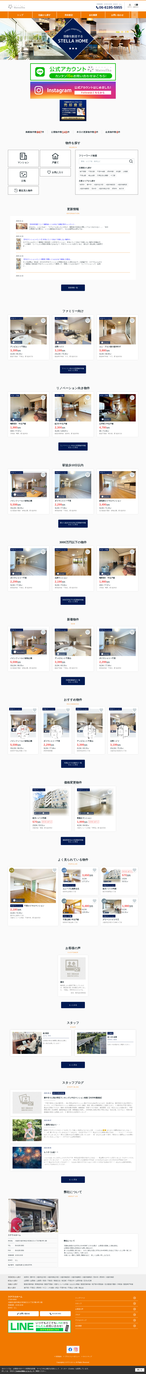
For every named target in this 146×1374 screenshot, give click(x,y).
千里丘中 (71, 1281)
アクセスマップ (80, 1320)
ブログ (77, 1315)
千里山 (70, 1288)
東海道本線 (39, 1284)
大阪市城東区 (84, 188)
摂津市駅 (110, 171)
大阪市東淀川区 (104, 188)
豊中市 (89, 184)
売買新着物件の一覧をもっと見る (73, 681)
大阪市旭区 (110, 1277)
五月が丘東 (88, 1281)
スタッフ (78, 1303)
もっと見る (73, 1065)
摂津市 (114, 188)
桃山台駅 (91, 175)
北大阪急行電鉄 (110, 1284)
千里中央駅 (101, 171)
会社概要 (93, 15)
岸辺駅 (118, 171)
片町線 (120, 1284)
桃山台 (81, 1288)
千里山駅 (83, 175)
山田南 (32, 1281)
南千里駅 (83, 171)
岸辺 (57, 1288)
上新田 (39, 1281)
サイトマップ (87, 1356)
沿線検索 (30, 156)
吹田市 (82, 184)
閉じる (139, 1370)
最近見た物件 (26, 190)
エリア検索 (16, 156)
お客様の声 (79, 1309)
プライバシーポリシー (72, 1356)
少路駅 (125, 171)
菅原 (44, 1281)
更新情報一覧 (73, 288)
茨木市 (94, 188)
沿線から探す (44, 15)
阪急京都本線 (29, 1284)
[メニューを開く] (134, 15)
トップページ (80, 1298)
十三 (44, 1288)
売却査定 (69, 15)
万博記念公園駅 (102, 175)
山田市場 (79, 1281)
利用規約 (59, 1356)
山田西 (26, 1281)
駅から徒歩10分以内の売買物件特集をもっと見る (73, 523)
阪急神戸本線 (128, 1284)
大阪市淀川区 (98, 184)
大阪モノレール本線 (61, 1284)
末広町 (64, 1281)
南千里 (26, 1288)
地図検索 (23, 161)
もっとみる (73, 1005)
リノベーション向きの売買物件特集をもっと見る (73, 446)
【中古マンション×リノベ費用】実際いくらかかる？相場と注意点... (47, 259)
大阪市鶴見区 (110, 184)
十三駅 (113, 175)
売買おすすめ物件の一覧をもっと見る (73, 763)
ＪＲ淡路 (50, 1288)
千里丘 (32, 1288)
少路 (75, 1288)
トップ (20, 15)
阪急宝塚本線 (86, 1284)
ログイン (130, 7)
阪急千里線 (48, 1284)
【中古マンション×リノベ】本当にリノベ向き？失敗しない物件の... (47, 239)
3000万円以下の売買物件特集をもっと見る (73, 600)
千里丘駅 (91, 171)
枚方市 (121, 188)
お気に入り (57, 172)
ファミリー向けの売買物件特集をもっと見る (73, 369)
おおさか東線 (75, 1284)
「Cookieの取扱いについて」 (23, 1371)
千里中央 (63, 1288)
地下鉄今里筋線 (98, 1284)
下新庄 (50, 1281)
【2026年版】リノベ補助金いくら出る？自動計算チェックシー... (52, 224)
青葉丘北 (57, 1281)
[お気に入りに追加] (43, 320)
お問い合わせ (117, 15)
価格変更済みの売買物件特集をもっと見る (73, 841)
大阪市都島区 (122, 184)
